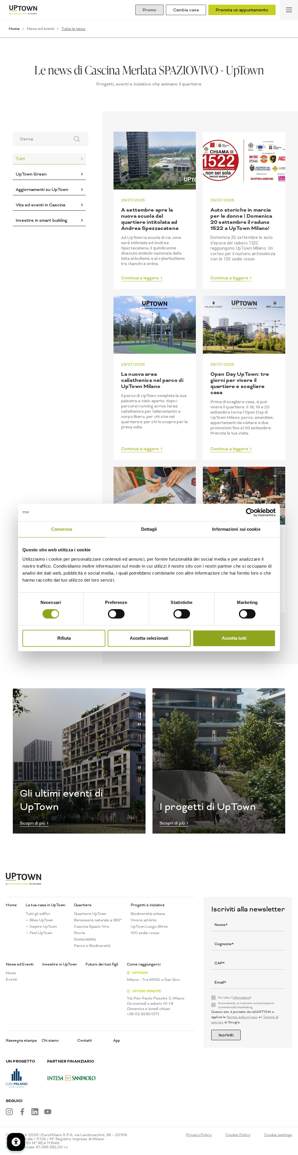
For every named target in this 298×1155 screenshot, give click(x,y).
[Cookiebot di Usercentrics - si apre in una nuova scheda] (250, 512)
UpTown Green (31, 174)
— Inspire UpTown (41, 927)
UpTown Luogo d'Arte (149, 927)
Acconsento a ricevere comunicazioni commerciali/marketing (246, 1005)
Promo (149, 10)
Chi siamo (50, 1040)
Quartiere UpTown (90, 914)
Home (14, 28)
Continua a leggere (140, 278)
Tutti (20, 159)
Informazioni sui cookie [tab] (236, 529)
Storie (79, 933)
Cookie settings (278, 1135)
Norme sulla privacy (242, 1017)
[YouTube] (47, 1111)
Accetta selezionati (149, 638)
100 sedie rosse (145, 933)
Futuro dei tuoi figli (102, 964)
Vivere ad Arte (144, 920)
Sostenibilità (85, 939)
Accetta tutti (234, 638)
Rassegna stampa (21, 1040)
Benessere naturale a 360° (98, 920)
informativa (241, 997)
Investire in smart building (41, 220)
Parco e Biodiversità (92, 946)
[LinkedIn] (34, 1111)
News (11, 973)
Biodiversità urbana (148, 914)
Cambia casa (186, 10)
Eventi (11, 979)
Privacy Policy (199, 1135)
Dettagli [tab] (149, 529)
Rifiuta (64, 638)
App (116, 1040)
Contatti (84, 1040)
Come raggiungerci (144, 964)
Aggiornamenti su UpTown (42, 189)
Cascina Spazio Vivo (91, 927)
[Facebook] (22, 1111)
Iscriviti (226, 1035)
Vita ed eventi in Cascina (40, 205)
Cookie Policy (238, 1135)
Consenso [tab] (61, 529)
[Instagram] (9, 1111)
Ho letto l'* (235, 998)
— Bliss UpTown (39, 920)
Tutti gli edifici (38, 914)
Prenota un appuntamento (242, 10)
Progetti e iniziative (148, 905)
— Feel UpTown (39, 933)
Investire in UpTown (59, 964)
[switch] (116, 613)
